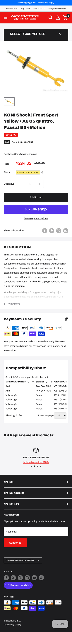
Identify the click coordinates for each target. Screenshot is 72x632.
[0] (65, 17)
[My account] (58, 18)
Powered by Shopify (12, 625)
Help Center (25, 9)
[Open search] (51, 18)
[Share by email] (65, 230)
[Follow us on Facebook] (6, 577)
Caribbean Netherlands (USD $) (20, 560)
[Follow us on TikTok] (41, 577)
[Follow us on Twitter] (13, 577)
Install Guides (11, 9)
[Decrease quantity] (20, 184)
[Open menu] (5, 17)
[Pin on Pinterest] (51, 230)
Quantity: (9, 184)
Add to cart (36, 197)
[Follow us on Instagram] (27, 577)
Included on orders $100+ (36, 462)
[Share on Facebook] (44, 230)
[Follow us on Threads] (20, 577)
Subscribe (15, 542)
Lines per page (46, 415)
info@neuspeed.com (57, 9)
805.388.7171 (39, 9)
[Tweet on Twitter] (58, 230)
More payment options (36, 218)
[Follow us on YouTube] (34, 577)
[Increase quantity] (40, 184)
